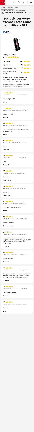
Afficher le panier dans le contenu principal (19, 2)
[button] (20, 82)
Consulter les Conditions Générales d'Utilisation (16, 84)
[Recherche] (14, 2)
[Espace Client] (27, 2)
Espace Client (27, 2)
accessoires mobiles (12, 7)
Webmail (23, 2)
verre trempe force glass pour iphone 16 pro (13, 10)
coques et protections (7, 9)
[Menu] (32, 2)
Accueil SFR (2, 2)
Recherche (14, 2)
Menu (31, 2)
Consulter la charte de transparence (13, 86)
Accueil (3, 7)
